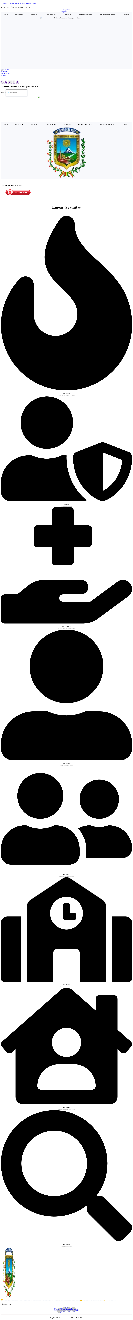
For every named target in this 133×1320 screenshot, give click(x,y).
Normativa (67, 15)
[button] (19, 14)
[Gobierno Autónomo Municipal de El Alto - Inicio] (5, 73)
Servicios (34, 15)
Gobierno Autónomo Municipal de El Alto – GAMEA (18, 3)
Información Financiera (107, 15)
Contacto (126, 15)
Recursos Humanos (85, 15)
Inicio (6, 15)
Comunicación (50, 15)
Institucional (19, 15)
